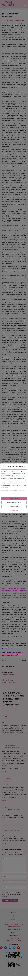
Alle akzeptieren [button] (14, 498)
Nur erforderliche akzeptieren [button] (14, 502)
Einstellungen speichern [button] (14, 506)
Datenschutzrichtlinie (14, 510)
